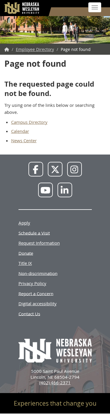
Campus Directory (29, 122)
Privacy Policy (32, 283)
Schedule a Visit (34, 233)
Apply (24, 223)
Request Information (39, 243)
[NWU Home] (6, 49)
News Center (24, 140)
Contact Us (29, 313)
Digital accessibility (37, 303)
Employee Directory (35, 49)
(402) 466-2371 (55, 382)
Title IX (25, 263)
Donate (25, 253)
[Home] (22, 8)
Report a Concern (35, 293)
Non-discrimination (37, 273)
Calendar (20, 131)
